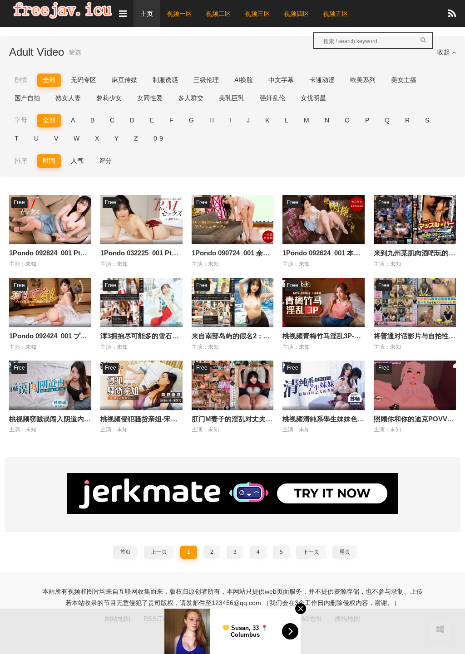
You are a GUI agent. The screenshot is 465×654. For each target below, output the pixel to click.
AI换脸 (243, 79)
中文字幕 (281, 79)
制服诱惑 (165, 79)
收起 (444, 52)
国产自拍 (27, 98)
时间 (49, 160)
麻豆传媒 (124, 79)
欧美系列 (363, 79)
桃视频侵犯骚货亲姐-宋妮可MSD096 (155, 419)
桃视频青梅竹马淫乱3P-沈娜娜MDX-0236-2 (347, 336)
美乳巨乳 (231, 98)
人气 (77, 160)
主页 (146, 13)
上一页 (159, 552)
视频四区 (296, 13)
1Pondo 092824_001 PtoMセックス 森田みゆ (78, 253)
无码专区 (83, 79)
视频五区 (335, 13)
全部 (49, 79)
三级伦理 (206, 79)
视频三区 (257, 13)
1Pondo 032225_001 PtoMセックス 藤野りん (169, 253)
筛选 (75, 52)
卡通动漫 (322, 79)
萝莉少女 (109, 98)
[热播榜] (452, 14)
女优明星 (313, 98)
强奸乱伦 (272, 98)
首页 (125, 552)
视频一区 (179, 13)
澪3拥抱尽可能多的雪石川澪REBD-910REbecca (173, 336)
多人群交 (190, 98)
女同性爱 (150, 98)
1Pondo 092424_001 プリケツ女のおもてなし (78, 336)
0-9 (158, 138)
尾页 (344, 552)
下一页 (311, 552)
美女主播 (403, 79)
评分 (105, 160)
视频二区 (218, 13)
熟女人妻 (68, 98)
